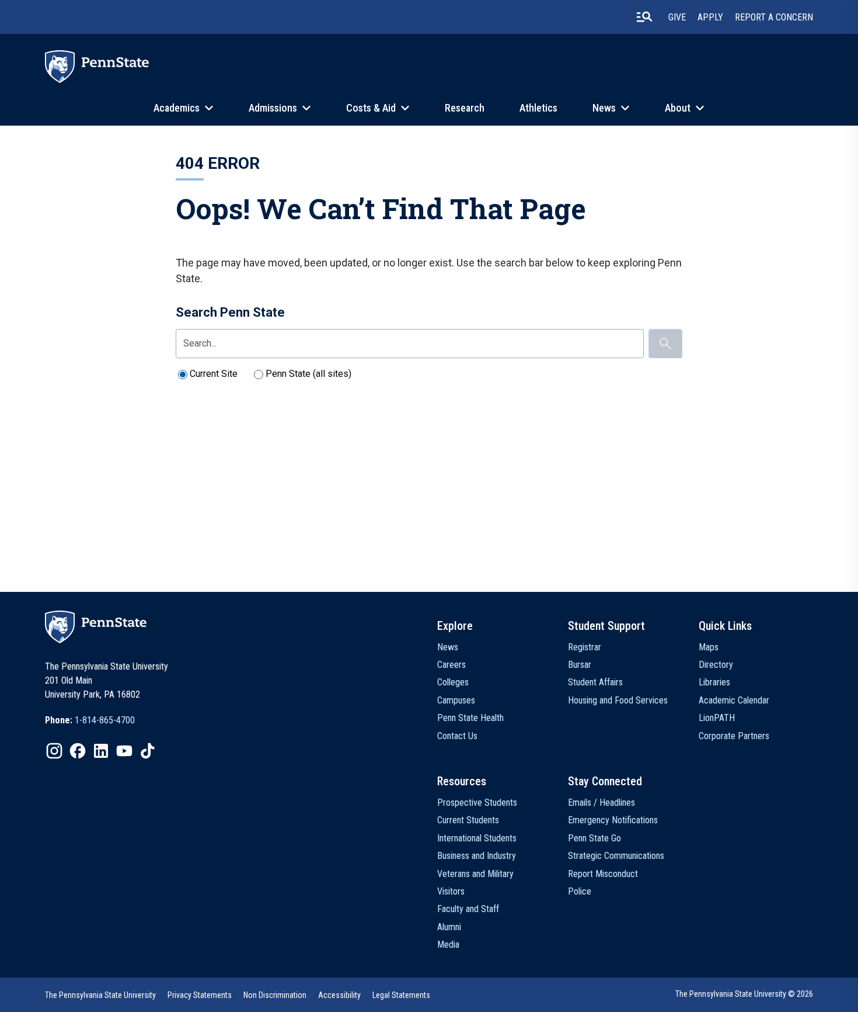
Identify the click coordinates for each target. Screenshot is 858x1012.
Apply (710, 17)
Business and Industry (476, 855)
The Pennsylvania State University (100, 995)
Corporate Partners (734, 735)
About (677, 108)
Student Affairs (595, 682)
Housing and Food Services (618, 700)
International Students (477, 838)
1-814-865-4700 (105, 720)
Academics (177, 108)
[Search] (665, 343)
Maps (709, 647)
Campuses (456, 700)
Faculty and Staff (468, 908)
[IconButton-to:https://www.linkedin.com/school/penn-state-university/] (101, 750)
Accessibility (339, 995)
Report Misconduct (603, 873)
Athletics (538, 108)
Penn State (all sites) (308, 373)
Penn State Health (470, 717)
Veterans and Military (475, 873)
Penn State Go (594, 838)
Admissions (273, 108)
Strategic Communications (616, 855)
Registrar (584, 647)
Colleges (453, 682)
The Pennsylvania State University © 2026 (744, 994)
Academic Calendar (734, 700)
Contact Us (457, 735)
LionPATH (717, 717)
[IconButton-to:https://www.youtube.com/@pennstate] (124, 750)
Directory (716, 664)
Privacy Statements (200, 995)
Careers (451, 664)
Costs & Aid (371, 108)
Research (464, 108)
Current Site (214, 373)
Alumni (449, 927)
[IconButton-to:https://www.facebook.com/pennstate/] (77, 750)
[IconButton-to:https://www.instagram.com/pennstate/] (54, 750)
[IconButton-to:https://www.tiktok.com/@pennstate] (147, 750)
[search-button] (644, 17)
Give (677, 17)
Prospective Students (477, 802)
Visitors (451, 891)
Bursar (579, 664)
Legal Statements (401, 995)
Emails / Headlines (601, 802)
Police (579, 891)
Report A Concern (774, 17)
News (604, 108)
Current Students (468, 820)
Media (448, 944)
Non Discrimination (274, 995)
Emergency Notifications (613, 820)
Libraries (714, 682)
